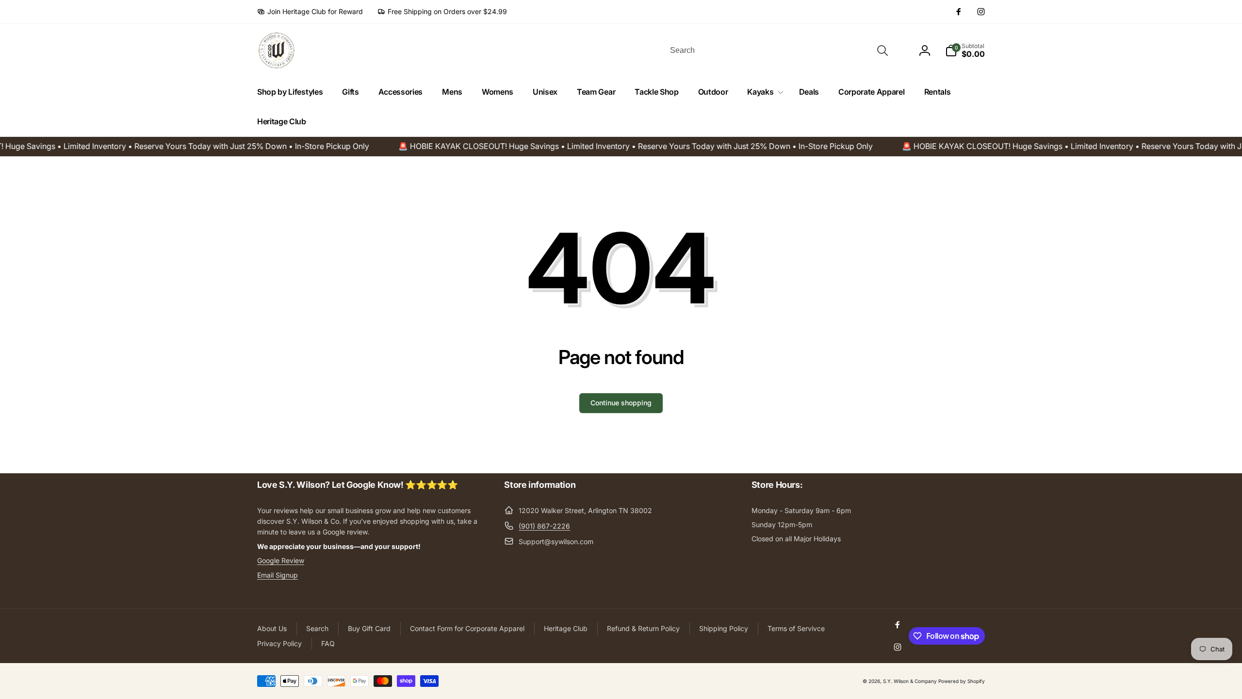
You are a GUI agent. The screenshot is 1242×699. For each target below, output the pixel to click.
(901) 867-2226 (544, 526)
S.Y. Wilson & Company (910, 681)
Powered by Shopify (961, 681)
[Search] (882, 50)
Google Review (280, 560)
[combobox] (778, 50)
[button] (763, 92)
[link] (310, 11)
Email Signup (277, 575)
